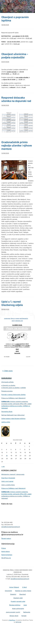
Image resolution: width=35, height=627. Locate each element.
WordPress (12, 620)
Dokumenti (8, 591)
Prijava (3, 548)
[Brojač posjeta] (6, 378)
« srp (3, 466)
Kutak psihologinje (18, 608)
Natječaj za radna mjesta (23, 591)
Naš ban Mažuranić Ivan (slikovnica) (13, 415)
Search (31, 9)
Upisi (25, 605)
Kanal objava (5, 551)
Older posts (7, 371)
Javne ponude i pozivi (13, 612)
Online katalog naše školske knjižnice (13, 418)
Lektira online (5, 422)
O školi (24, 587)
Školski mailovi (6, 538)
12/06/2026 (5, 153)
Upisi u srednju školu (8, 485)
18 (6, 455)
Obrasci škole (14, 616)
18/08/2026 (5, 25)
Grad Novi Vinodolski (8, 478)
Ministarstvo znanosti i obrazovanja (12, 474)
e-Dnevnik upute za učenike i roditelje (13, 388)
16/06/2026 (5, 105)
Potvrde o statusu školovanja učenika (13, 394)
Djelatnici (13, 594)
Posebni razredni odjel (18, 601)
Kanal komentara (6, 555)
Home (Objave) (14, 587)
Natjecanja (26, 612)
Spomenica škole (6, 411)
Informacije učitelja (7, 382)
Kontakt (23, 616)
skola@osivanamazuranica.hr (10, 527)
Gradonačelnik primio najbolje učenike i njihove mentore (16, 145)
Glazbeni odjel (18, 598)
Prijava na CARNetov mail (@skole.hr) (13, 398)
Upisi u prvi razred (7, 481)
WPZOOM (18, 622)
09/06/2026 (5, 309)
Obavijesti (22, 594)
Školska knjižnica (14, 605)
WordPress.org (6, 558)
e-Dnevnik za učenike (8, 385)
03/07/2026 (5, 62)
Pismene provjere (6, 391)
